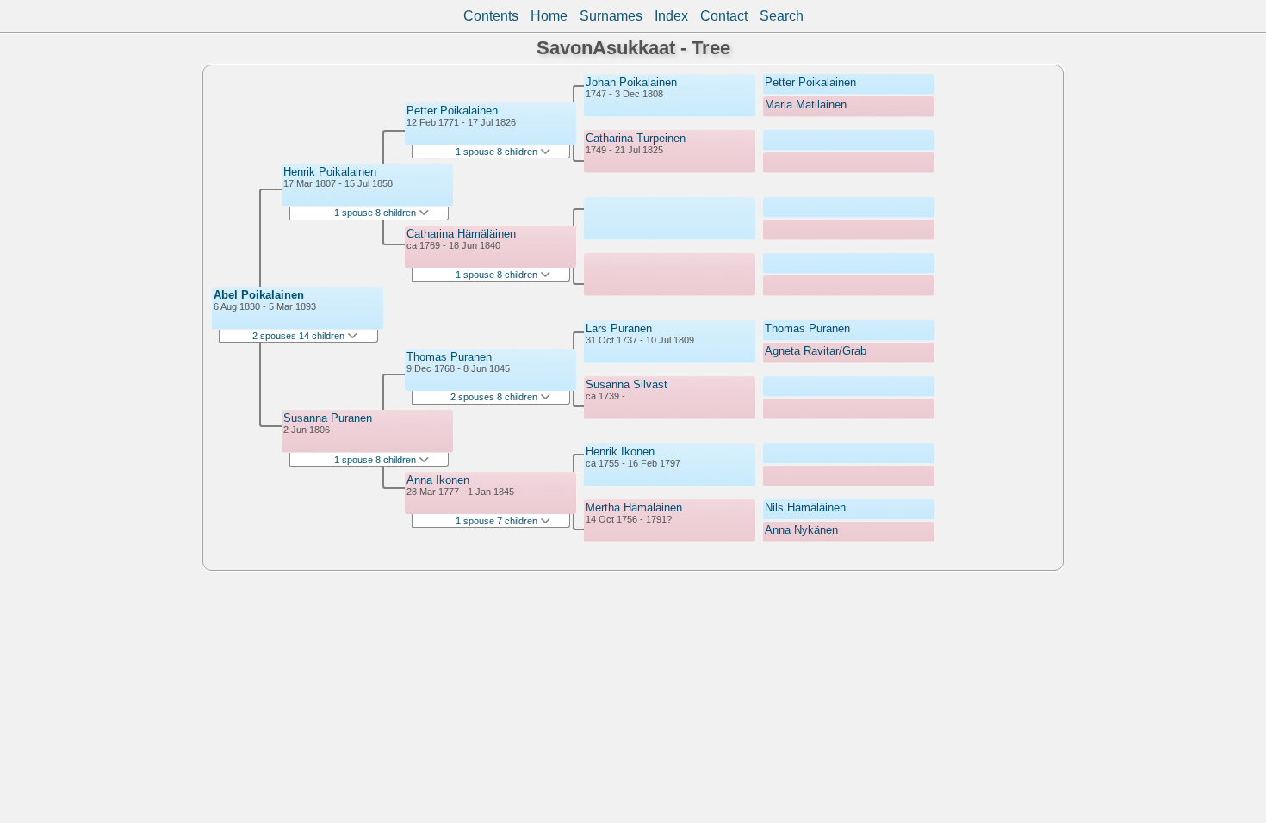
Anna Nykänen (801, 529)
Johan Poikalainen (631, 82)
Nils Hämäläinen (805, 507)
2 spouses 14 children (299, 336)
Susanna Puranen (327, 418)
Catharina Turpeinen (636, 138)
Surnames (611, 16)
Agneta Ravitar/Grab (815, 350)
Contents (490, 16)
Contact (724, 16)
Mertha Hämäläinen (634, 507)
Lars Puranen (619, 328)
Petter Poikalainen (452, 110)
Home (549, 16)
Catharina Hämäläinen (461, 233)
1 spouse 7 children (498, 521)
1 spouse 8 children (376, 212)
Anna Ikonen (437, 479)
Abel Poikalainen (259, 294)
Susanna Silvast (626, 384)
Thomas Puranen (449, 356)
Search (782, 16)
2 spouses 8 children (495, 397)
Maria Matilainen (806, 104)
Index (671, 16)
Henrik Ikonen (620, 451)
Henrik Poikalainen (329, 171)
